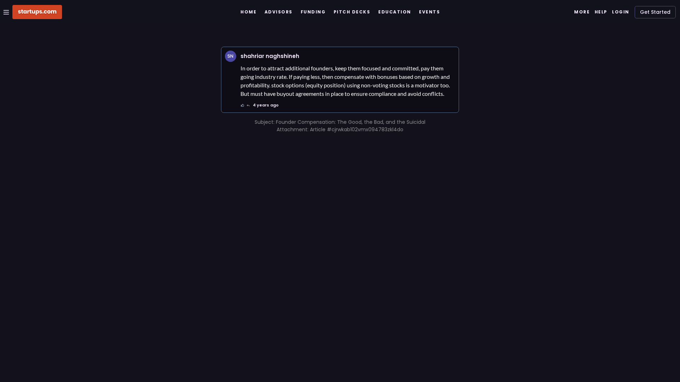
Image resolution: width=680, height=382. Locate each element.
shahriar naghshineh (269, 56)
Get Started (655, 12)
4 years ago (266, 105)
